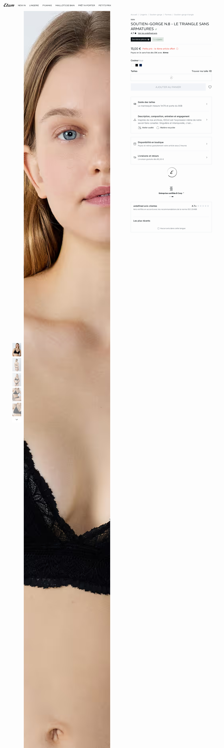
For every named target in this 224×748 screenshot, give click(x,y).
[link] (22, 5)
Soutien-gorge (156, 14)
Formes (168, 14)
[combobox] (171, 77)
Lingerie (143, 14)
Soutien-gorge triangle (184, 14)
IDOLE (133, 19)
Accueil (134, 14)
